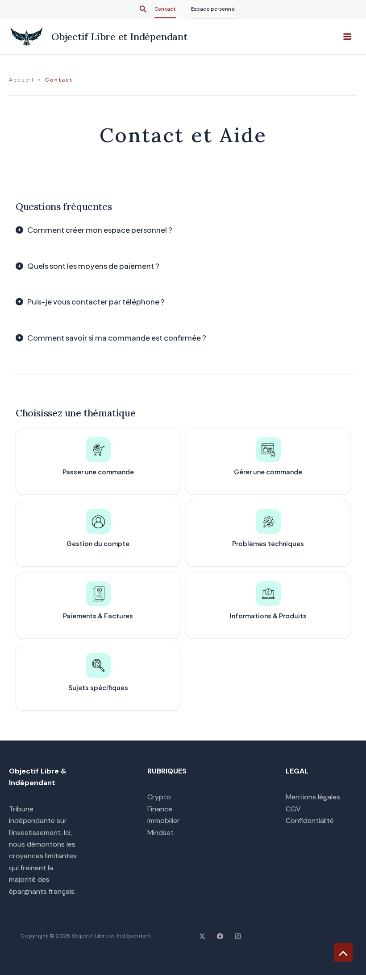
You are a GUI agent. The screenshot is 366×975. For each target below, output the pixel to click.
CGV (293, 809)
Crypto (159, 797)
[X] (202, 936)
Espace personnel (213, 9)
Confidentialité (310, 820)
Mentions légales (313, 797)
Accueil (21, 79)
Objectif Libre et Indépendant (119, 36)
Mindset (160, 832)
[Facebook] (220, 936)
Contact (165, 9)
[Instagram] (238, 936)
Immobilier (163, 820)
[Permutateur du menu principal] (347, 36)
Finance (159, 809)
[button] (143, 10)
